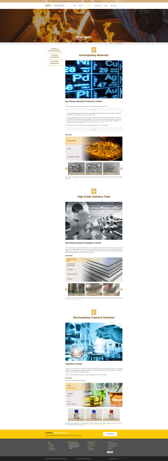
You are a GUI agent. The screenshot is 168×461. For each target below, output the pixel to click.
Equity (90, 446)
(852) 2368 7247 (69, 299)
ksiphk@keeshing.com (99, 122)
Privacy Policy (87, 458)
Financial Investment (91, 445)
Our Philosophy (52, 448)
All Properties (91, 443)
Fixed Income (91, 448)
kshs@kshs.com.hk (78, 299)
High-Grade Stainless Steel (74, 445)
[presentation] (66, 169)
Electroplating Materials (74, 443)
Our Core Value (52, 449)
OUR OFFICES (110, 434)
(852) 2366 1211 (87, 1)
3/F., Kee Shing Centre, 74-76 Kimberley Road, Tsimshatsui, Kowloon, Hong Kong (64, 1)
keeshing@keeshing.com (98, 1)
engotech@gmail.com (99, 424)
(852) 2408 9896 (89, 424)
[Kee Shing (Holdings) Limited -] (55, 5)
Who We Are (51, 445)
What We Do (89, 5)
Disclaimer (79, 458)
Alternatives (91, 449)
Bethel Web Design (118, 458)
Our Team (110, 448)
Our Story (51, 446)
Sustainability (97, 5)
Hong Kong (93, 109)
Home (74, 5)
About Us (81, 5)
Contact (106, 5)
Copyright (83, 458)
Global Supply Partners (112, 443)
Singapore (93, 129)
